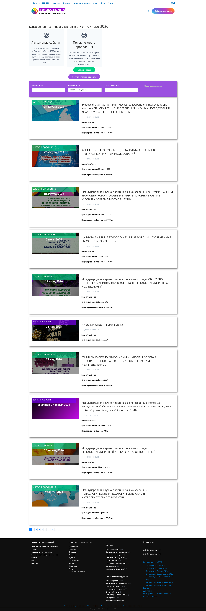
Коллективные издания (77, 572)
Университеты (111, 566)
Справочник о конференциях (42, 552)
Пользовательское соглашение (111, 606)
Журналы (72, 558)
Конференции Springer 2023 (157, 571)
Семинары (72, 549)
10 (52, 529)
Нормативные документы (115, 558)
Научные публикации (113, 555)
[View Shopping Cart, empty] (172, 3)
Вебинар (72, 555)
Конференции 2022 (154, 550)
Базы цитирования (112, 549)
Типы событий (37, 85)
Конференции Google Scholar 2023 (159, 574)
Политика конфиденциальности (74, 606)
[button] (148, 11)
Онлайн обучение (107, 3)
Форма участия (74, 85)
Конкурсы (72, 552)
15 (59, 529)
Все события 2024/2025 (41, 3)
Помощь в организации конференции (45, 555)
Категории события (112, 85)
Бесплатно (56, 3)
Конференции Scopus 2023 (156, 568)
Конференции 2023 (154, 554)
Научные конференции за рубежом (159, 582)
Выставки (72, 563)
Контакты (34, 563)
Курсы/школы (74, 560)
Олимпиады (73, 566)
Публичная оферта (93, 606)
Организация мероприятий (116, 563)
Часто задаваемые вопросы (132, 606)
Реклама (34, 558)
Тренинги (72, 569)
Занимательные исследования (117, 552)
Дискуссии (66, 3)
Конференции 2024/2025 (155, 565)
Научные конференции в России (158, 585)
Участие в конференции (115, 569)
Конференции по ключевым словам (85, 3)
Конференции (74, 546)
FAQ (32, 560)
